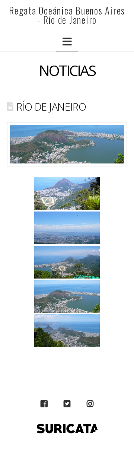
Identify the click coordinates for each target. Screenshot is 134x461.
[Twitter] (67, 404)
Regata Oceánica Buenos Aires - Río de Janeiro (67, 15)
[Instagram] (90, 404)
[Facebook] (44, 404)
